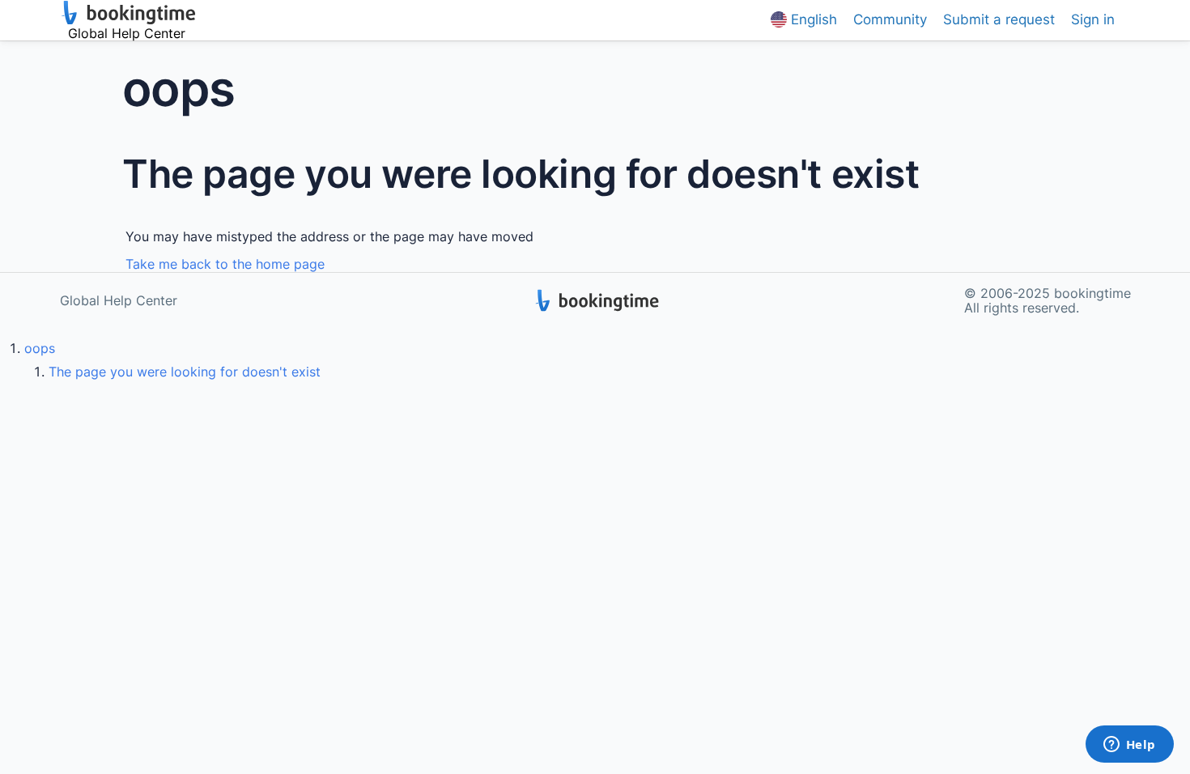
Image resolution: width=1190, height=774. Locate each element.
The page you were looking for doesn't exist (185, 372)
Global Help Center (118, 300)
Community (890, 20)
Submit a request (999, 20)
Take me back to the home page (225, 264)
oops (39, 348)
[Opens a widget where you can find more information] (1129, 745)
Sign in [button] (1093, 20)
